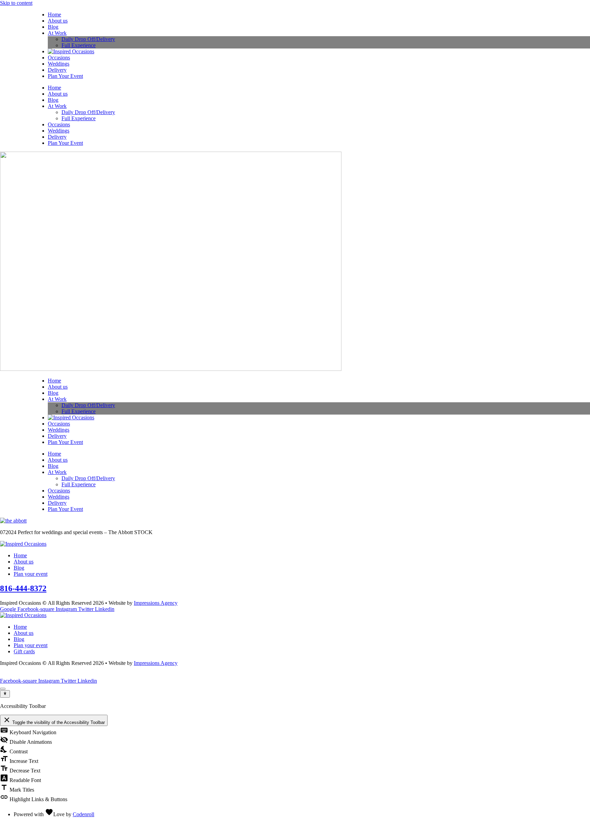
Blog (53, 27)
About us (58, 21)
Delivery (57, 70)
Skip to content (16, 3)
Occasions (59, 57)
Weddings (58, 64)
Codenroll (83, 814)
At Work (57, 33)
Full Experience (78, 45)
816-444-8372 (23, 588)
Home (54, 14)
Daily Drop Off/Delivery (88, 39)
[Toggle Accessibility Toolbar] (5, 694)
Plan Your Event (65, 76)
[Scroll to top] (2, 689)
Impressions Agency (156, 603)
